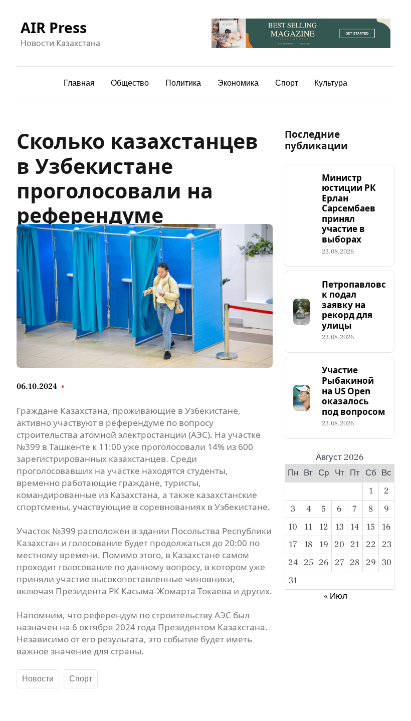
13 (339, 527)
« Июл (335, 596)
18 (308, 544)
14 (354, 527)
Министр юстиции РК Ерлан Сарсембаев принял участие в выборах (349, 209)
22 (371, 544)
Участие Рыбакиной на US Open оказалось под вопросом (353, 391)
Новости (38, 679)
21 (354, 544)
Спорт (80, 679)
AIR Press (54, 27)
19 (323, 544)
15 (370, 527)
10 (292, 527)
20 (339, 544)
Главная (79, 83)
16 (386, 527)
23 (386, 544)
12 (323, 527)
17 (293, 544)
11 (308, 527)
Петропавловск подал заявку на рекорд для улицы (354, 305)
